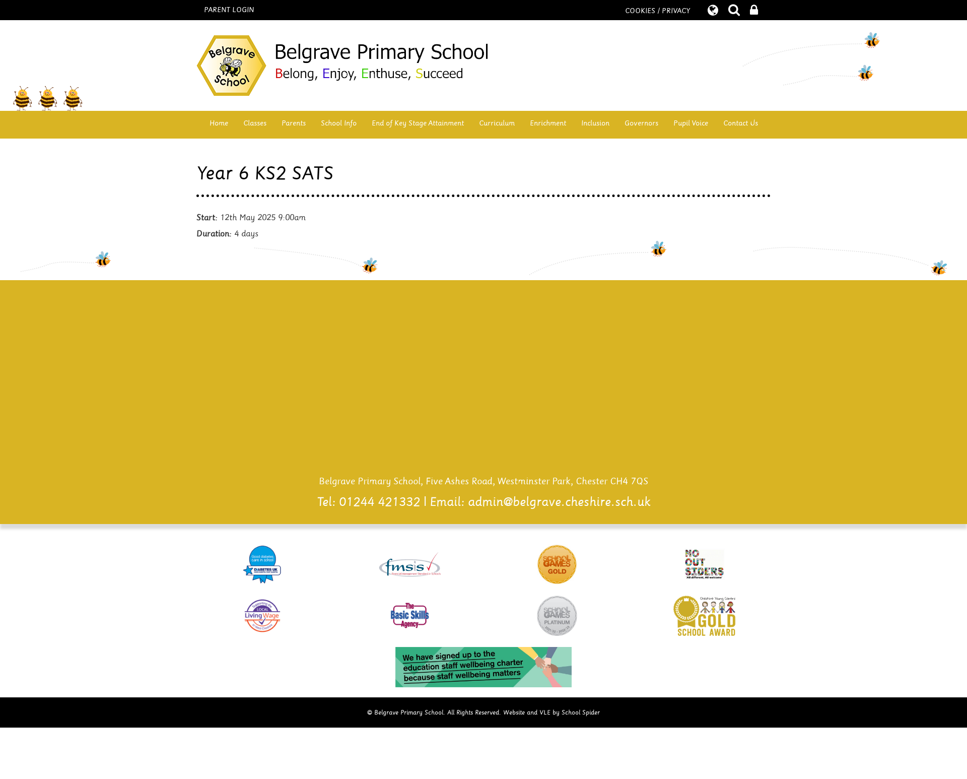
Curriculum (497, 123)
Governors (641, 123)
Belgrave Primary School (483, 65)
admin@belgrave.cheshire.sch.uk (559, 502)
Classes (254, 123)
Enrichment (548, 123)
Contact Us (740, 123)
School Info (339, 123)
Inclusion (595, 123)
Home (219, 123)
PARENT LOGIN (229, 10)
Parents (294, 123)
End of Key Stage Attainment (418, 123)
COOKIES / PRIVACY (657, 11)
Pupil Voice (690, 123)
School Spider (581, 712)
